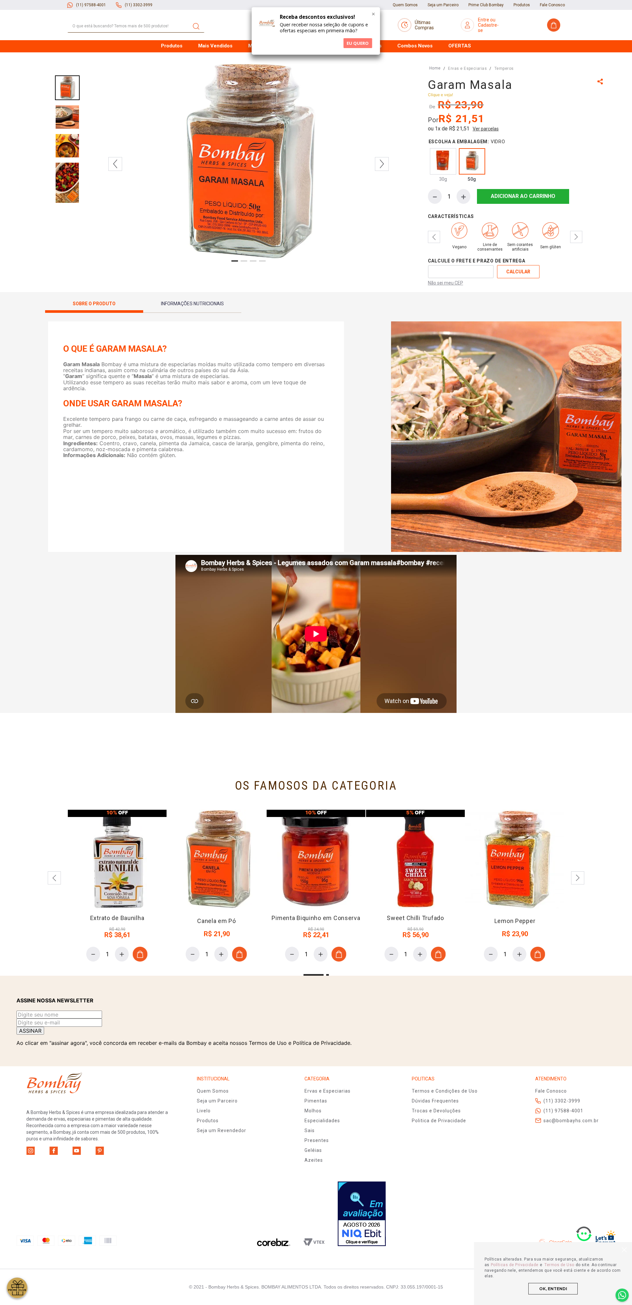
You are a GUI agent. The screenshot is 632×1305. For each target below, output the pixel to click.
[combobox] (136, 26)
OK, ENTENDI (553, 1288)
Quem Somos (405, 5)
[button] (601, 82)
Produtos (522, 5)
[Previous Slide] (434, 237)
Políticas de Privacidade (515, 1265)
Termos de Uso (559, 1265)
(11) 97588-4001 (91, 5)
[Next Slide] (576, 237)
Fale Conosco (552, 5)
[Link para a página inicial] (435, 68)
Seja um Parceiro (443, 5)
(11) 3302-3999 (138, 5)
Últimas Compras (424, 25)
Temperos (504, 68)
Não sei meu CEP (445, 282)
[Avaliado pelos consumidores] (362, 1214)
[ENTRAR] (488, 25)
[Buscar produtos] (196, 26)
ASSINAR (30, 1030)
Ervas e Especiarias (467, 68)
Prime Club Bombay (486, 5)
